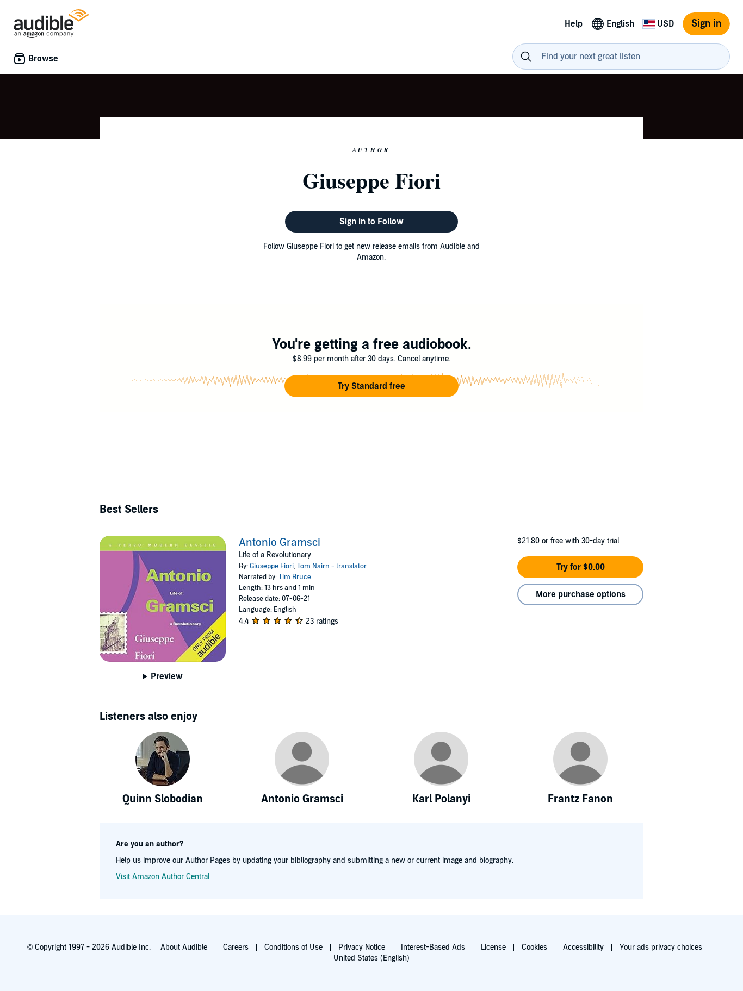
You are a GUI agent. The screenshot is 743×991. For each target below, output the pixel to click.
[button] (371, 386)
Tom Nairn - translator (332, 566)
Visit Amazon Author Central (162, 876)
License (493, 947)
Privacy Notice (361, 947)
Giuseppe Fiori (272, 566)
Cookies (534, 947)
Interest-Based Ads (433, 947)
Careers (236, 947)
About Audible (183, 947)
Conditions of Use (293, 947)
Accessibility (583, 947)
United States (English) (371, 958)
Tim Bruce (294, 577)
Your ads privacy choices (661, 947)
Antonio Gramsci (279, 542)
